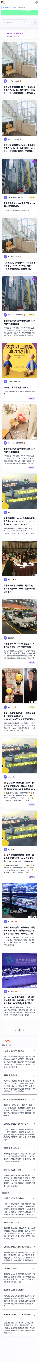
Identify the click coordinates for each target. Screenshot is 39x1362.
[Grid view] (31, 22)
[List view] (35, 22)
